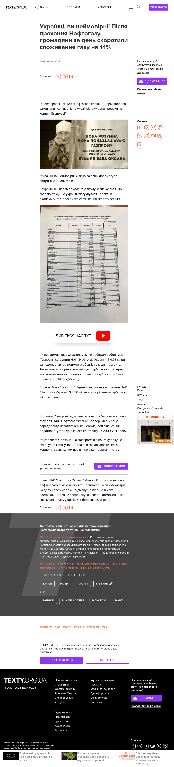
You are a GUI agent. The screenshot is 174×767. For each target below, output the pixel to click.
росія (68, 627)
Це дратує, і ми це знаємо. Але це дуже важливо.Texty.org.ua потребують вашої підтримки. (75, 528)
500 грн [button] (64, 583)
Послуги (96, 684)
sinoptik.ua (143, 412)
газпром (94, 627)
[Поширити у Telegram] (71, 76)
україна (79, 627)
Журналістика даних (103, 680)
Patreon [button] (48, 600)
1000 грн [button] (82, 583)
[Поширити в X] (65, 76)
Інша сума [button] (102, 583)
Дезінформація (100, 693)
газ (105, 627)
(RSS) (66, 684)
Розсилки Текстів (65, 693)
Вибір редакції (64, 697)
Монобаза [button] (99, 600)
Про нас (60, 680)
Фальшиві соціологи (103, 689)
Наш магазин (63, 717)
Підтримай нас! (64, 712)
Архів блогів (63, 725)
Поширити (46, 76)
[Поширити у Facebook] (58, 76)
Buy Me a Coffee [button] (73, 600)
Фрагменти (62, 689)
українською (44, 748)
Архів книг (61, 730)
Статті (58, 684)
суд (58, 627)
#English (60, 702)
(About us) (71, 680)
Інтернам (96, 702)
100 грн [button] (47, 583)
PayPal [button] (119, 600)
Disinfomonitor (99, 697)
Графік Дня (61, 721)
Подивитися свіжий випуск (146, 705)
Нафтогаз (46, 627)
